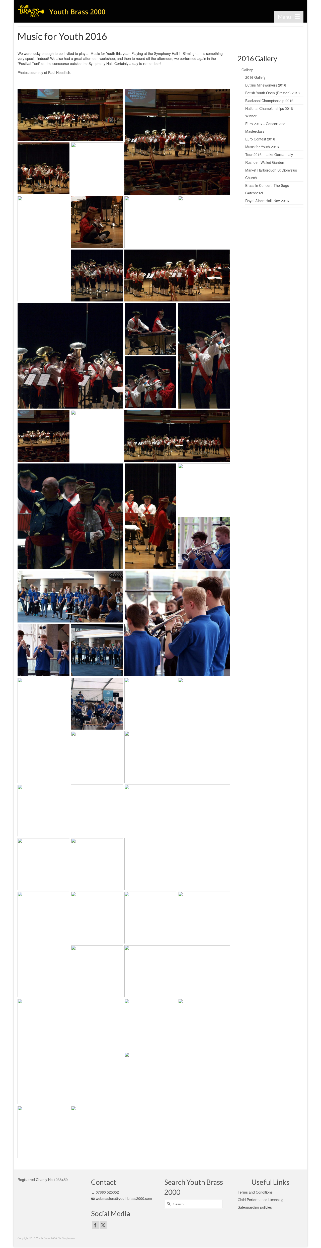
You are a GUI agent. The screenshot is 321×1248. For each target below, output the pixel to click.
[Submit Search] (168, 1204)
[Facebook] (95, 1225)
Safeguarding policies (255, 1207)
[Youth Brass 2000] (63, 11)
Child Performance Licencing (260, 1199)
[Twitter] (103, 1225)
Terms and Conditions (255, 1192)
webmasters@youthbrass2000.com (124, 1198)
